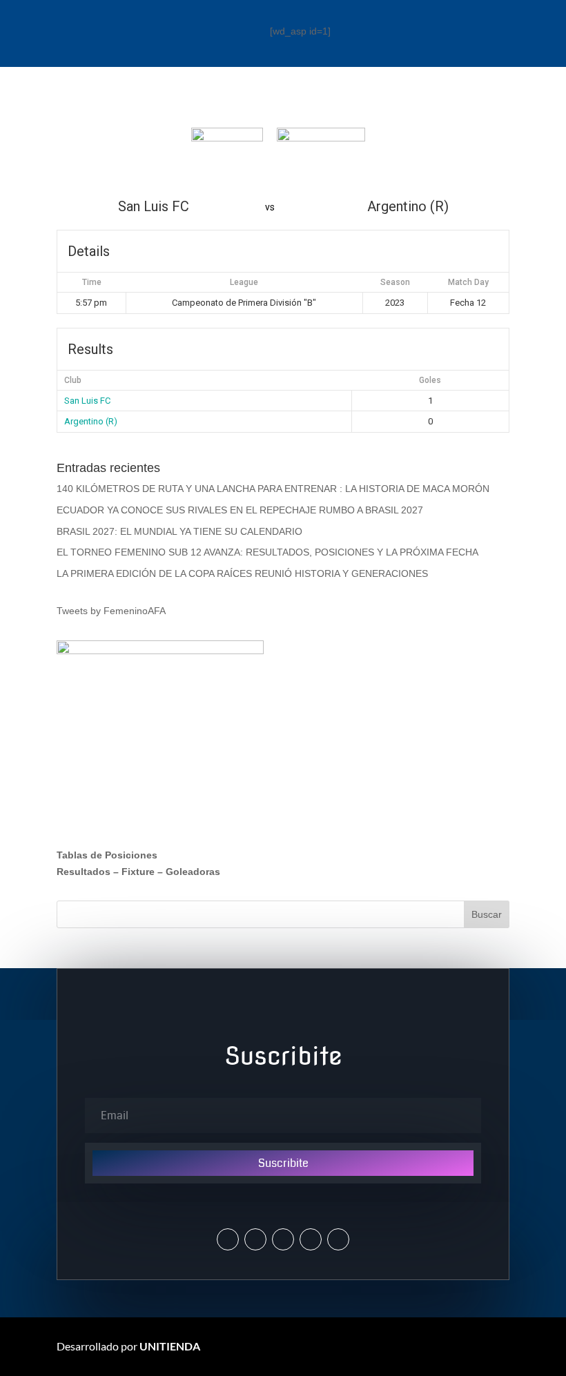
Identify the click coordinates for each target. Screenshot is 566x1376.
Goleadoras (193, 871)
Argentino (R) (90, 421)
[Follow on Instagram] (255, 1239)
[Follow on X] (228, 1239)
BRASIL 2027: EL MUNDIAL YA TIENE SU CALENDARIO (179, 531)
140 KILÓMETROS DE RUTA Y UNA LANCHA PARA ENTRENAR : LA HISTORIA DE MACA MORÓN (273, 488)
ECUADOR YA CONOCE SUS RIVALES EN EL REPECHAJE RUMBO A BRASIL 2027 (240, 509)
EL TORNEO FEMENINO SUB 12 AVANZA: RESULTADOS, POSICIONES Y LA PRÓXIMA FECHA (267, 552)
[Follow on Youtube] (311, 1239)
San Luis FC (87, 400)
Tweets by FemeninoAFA (111, 610)
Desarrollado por (128, 1346)
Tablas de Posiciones (107, 855)
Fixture (138, 871)
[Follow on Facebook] (283, 1239)
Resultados (83, 871)
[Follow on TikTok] (338, 1239)
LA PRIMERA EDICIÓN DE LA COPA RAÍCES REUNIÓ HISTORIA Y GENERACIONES (242, 573)
